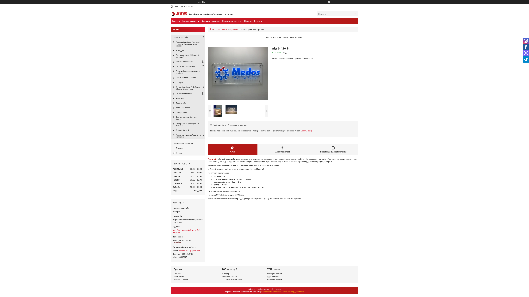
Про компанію (179, 276)
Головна (176, 21)
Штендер (180, 50)
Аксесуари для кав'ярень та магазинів (188, 136)
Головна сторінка (181, 279)
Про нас (248, 21)
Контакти (258, 21)
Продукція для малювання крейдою (188, 72)
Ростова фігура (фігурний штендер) (187, 56)
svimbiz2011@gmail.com (189, 251)
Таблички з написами (185, 66)
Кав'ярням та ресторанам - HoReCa (188, 125)
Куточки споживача (184, 62)
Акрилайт (233, 29)
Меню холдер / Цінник (186, 78)
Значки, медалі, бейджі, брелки (186, 118)
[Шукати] (355, 13)
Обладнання (181, 112)
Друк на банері (273, 276)
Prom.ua (278, 289)
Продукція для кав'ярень (232, 279)
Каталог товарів (189, 21)
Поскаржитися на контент (271, 292)
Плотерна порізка (274, 279)
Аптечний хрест (183, 108)
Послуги (179, 82)
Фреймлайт (181, 103)
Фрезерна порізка (274, 274)
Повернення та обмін (231, 21)
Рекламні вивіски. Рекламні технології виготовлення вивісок (188, 44)
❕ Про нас (178, 148)
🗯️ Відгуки (178, 153)
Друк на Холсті (182, 130)
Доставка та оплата (210, 21)
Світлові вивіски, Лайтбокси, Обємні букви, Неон (188, 88)
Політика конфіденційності (293, 292)
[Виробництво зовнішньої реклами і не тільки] (179, 14)
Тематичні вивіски (184, 94)
